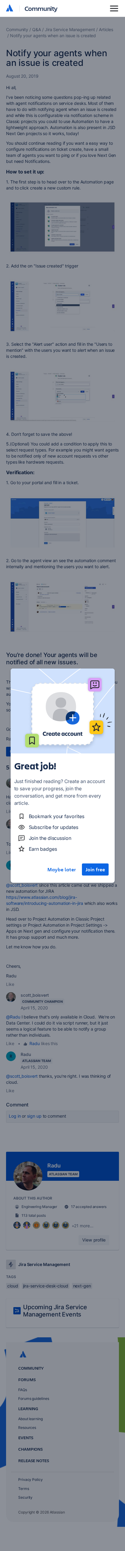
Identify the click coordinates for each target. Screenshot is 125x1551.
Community (41, 8)
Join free (95, 869)
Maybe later (61, 869)
